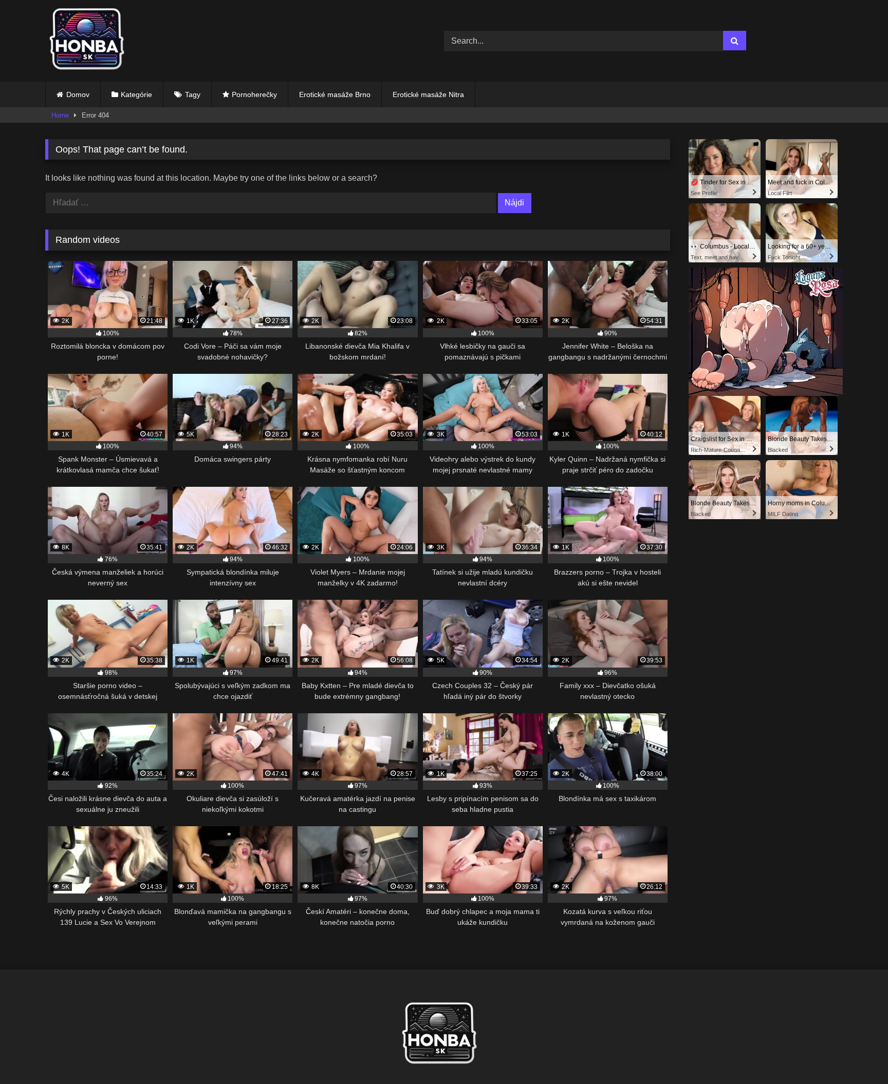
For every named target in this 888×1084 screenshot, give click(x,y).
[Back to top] (856, 1053)
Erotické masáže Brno (335, 94)
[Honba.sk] (91, 40)
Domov (77, 94)
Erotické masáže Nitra (428, 94)
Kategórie (136, 94)
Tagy (192, 94)
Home (60, 115)
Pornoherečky (254, 94)
